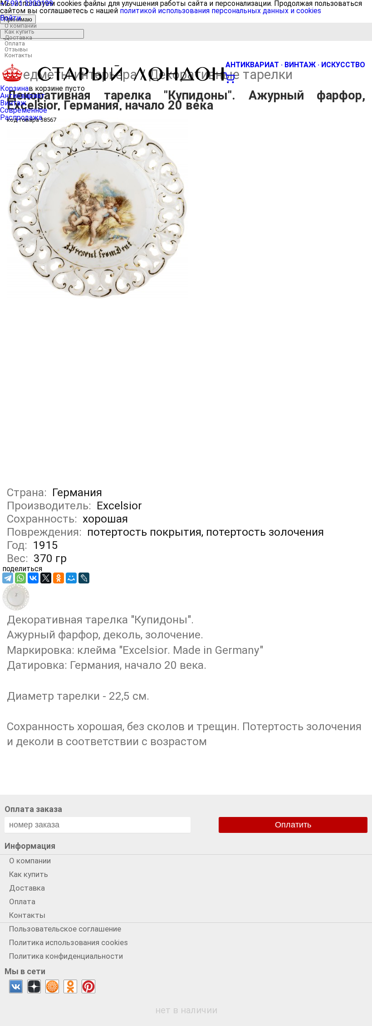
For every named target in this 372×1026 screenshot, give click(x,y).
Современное (23, 110)
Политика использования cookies (68, 942)
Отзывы (16, 49)
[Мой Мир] (71, 578)
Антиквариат (22, 95)
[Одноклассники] (58, 578)
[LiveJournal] (83, 578)
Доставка (18, 37)
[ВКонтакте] (33, 578)
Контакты (18, 55)
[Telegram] (7, 578)
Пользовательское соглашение (65, 928)
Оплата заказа (33, 809)
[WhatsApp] (20, 578)
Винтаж (13, 103)
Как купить (19, 31)
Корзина (14, 88)
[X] (45, 578)
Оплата (15, 43)
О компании (21, 25)
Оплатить (293, 824)
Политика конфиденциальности (66, 956)
